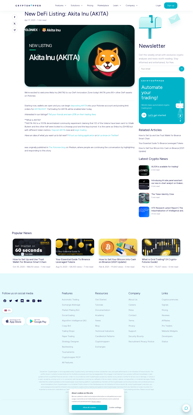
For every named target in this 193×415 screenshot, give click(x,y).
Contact (132, 315)
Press (131, 310)
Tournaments (68, 352)
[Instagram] (34, 301)
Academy (99, 315)
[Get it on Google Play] (38, 321)
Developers (167, 336)
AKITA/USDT (40, 109)
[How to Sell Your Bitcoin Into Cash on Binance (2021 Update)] (118, 247)
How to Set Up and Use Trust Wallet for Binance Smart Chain (160, 137)
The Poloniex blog (57, 147)
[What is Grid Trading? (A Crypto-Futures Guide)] (161, 247)
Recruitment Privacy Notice (141, 341)
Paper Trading (68, 336)
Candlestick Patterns (104, 336)
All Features (67, 362)
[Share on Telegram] (14, 30)
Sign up (170, 5)
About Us (133, 299)
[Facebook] (5, 301)
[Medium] (40, 301)
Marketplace (103, 5)
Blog (97, 326)
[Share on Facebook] (14, 17)
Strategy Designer (70, 341)
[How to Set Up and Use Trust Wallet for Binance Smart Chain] (32, 247)
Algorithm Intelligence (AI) (74, 320)
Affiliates (166, 320)
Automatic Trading (70, 299)
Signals (165, 305)
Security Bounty (136, 336)
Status (165, 341)
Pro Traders (167, 326)
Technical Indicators (104, 331)
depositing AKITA (79, 105)
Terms (131, 320)
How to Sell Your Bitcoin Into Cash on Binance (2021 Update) (161, 149)
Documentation (102, 310)
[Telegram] (16, 301)
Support (132, 331)
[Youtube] (28, 301)
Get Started (100, 299)
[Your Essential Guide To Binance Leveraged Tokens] (75, 247)
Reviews (165, 315)
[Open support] (186, 408)
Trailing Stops (68, 331)
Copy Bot (66, 326)
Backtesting (67, 347)
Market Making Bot (70, 310)
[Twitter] (11, 301)
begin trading (80, 130)
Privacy (132, 326)
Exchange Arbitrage (71, 305)
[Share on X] (14, 23)
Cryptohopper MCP (71, 357)
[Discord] (22, 301)
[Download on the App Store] (13, 321)
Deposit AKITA (58, 130)
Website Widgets (170, 331)
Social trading (68, 315)
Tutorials (99, 305)
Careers (132, 305)
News (98, 320)
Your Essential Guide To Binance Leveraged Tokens (161, 143)
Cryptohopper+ (102, 341)
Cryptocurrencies (170, 299)
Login (158, 5)
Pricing (90, 5)
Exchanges (100, 347)
